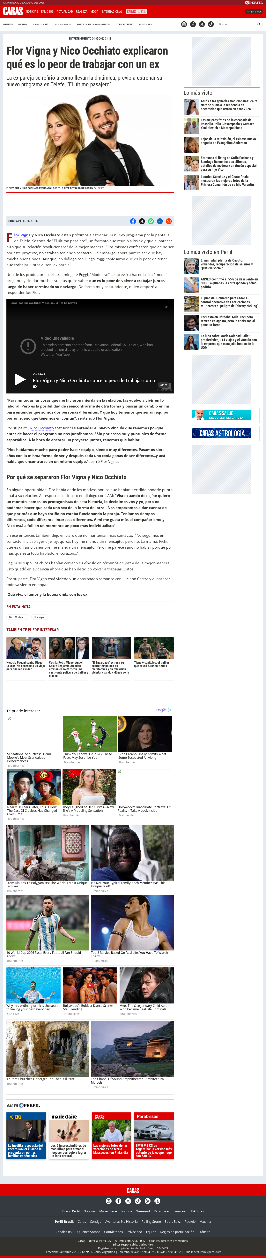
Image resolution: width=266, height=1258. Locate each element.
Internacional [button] (111, 11)
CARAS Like (136, 11)
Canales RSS (64, 1232)
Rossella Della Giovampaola (94, 24)
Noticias (32, 11)
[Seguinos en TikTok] (211, 24)
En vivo (256, 11)
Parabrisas (162, 1211)
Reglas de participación (177, 1232)
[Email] (169, 221)
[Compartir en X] (142, 221)
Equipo (151, 1232)
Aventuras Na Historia (121, 1221)
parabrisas (154, 1117)
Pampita (8, 24)
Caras (82, 1221)
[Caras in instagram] (184, 24)
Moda (94, 11)
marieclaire (69, 1117)
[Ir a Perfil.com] (254, 3)
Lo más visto (198, 92)
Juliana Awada (62, 24)
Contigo (95, 1221)
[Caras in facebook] (193, 24)
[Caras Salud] (221, 418)
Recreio (190, 1221)
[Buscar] (259, 24)
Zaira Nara (145, 24)
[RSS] (148, 1201)
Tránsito (204, 1232)
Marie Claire (108, 1211)
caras (111, 1117)
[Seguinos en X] (202, 24)
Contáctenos (113, 1232)
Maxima (205, 1221)
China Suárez (40, 24)
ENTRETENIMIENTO (80, 38)
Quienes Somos (88, 1232)
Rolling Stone (151, 1221)
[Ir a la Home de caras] (13, 14)
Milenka (23, 24)
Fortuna (126, 1211)
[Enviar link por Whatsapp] (151, 221)
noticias (26, 1117)
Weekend (143, 1211)
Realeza (81, 11)
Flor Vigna (22, 235)
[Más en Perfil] (29, 1106)
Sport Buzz (173, 1221)
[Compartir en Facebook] (133, 221)
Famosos (47, 11)
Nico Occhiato (42, 428)
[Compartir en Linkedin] (160, 221)
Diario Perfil (71, 1211)
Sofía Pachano (124, 24)
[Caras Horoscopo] (221, 437)
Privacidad (134, 1232)
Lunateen (180, 1211)
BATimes (197, 1211)
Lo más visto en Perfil (208, 252)
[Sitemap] (157, 1201)
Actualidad (65, 11)
